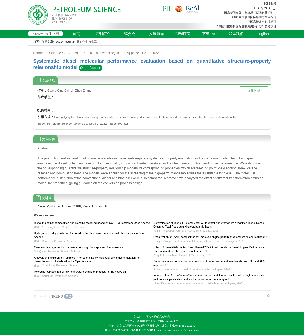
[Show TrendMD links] (268, 295)
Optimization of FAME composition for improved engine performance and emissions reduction (209, 237)
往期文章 (47, 41)
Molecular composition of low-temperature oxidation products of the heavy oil (80, 271)
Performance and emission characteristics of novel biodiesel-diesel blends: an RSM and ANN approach (209, 263)
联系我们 (236, 34)
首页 (76, 34)
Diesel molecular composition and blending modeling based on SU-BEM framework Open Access (92, 222)
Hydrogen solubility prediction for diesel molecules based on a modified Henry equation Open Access (89, 235)
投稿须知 (156, 34)
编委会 (129, 34)
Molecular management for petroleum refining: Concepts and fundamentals (78, 247)
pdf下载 (254, 91)
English (263, 34)
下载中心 (209, 34)
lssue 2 (69, 41)
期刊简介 (103, 34)
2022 (59, 41)
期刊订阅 (182, 34)
